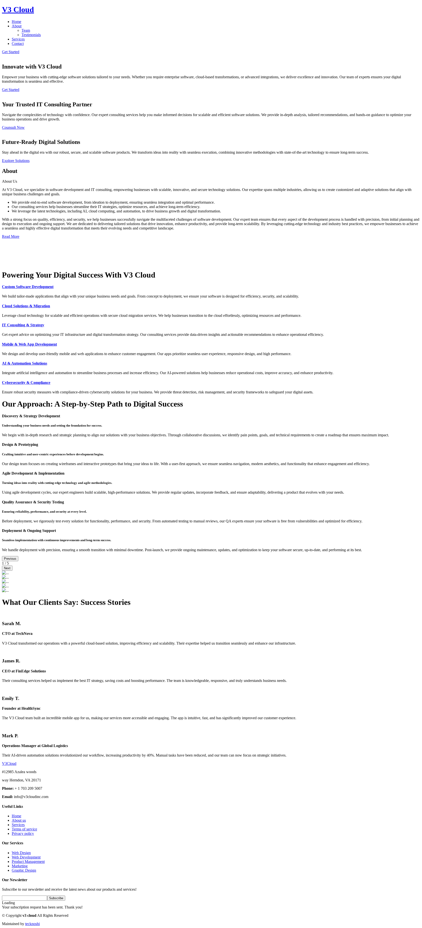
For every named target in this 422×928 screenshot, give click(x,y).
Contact (18, 43)
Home (16, 22)
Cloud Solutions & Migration (26, 306)
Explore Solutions (16, 161)
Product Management (28, 861)
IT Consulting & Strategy (23, 325)
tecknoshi (32, 924)
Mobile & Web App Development (29, 344)
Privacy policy (23, 833)
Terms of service (24, 829)
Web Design (21, 853)
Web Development (26, 857)
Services (18, 39)
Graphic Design (24, 870)
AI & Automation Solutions (24, 363)
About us (19, 820)
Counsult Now (13, 127)
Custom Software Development (27, 287)
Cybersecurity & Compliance (26, 382)
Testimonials (31, 35)
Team (25, 30)
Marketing (20, 866)
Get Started (10, 52)
